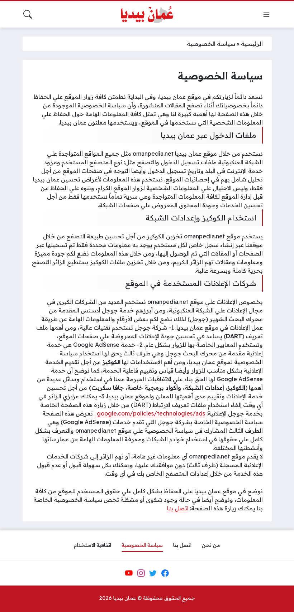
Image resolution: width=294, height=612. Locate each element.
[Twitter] (153, 573)
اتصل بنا (178, 508)
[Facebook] (165, 573)
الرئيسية (252, 43)
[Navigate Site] (266, 14)
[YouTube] (129, 573)
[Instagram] (141, 573)
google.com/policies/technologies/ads (150, 413)
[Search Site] (27, 14)
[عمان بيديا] (147, 14)
